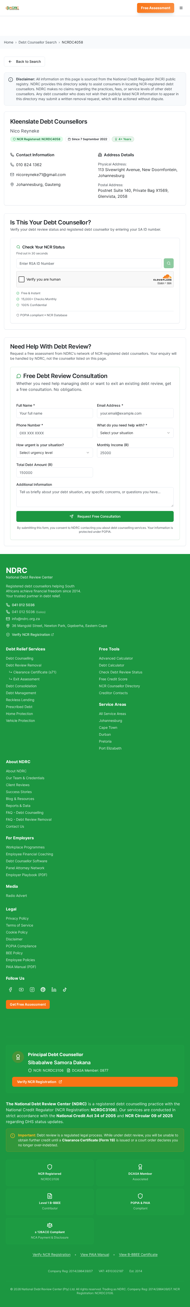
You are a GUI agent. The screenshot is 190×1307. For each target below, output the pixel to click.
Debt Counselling (19, 658)
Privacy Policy (17, 918)
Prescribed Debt (19, 707)
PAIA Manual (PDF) (21, 967)
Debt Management (21, 693)
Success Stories (19, 792)
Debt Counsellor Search (38, 42)
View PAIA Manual (94, 1254)
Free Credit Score (113, 679)
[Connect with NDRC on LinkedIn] (53, 989)
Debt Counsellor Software (26, 861)
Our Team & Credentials (25, 778)
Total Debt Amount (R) (34, 465)
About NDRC (16, 771)
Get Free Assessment (28, 1004)
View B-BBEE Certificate (138, 1254)
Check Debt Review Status (120, 672)
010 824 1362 (29, 164)
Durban (105, 734)
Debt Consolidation (21, 686)
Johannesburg (110, 720)
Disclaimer (14, 939)
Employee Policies (20, 960)
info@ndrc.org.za (26, 619)
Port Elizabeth (110, 748)
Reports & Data (18, 805)
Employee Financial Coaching (29, 854)
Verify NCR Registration (31, 634)
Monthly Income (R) (113, 445)
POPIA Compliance (21, 946)
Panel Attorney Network (25, 868)
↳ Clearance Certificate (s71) (32, 672)
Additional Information (34, 484)
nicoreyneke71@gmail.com (41, 174)
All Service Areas (112, 713)
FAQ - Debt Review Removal (28, 819)
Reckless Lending (20, 700)
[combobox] (135, 433)
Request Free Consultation (98, 516)
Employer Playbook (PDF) (26, 875)
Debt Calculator (111, 665)
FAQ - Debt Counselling (25, 812)
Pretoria (105, 741)
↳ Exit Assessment (24, 679)
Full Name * (25, 405)
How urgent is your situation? (40, 445)
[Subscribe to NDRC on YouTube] (21, 989)
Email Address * (110, 405)
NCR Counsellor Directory (119, 686)
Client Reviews (17, 785)
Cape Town (108, 727)
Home (8, 42)
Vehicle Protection (20, 720)
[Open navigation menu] (181, 8)
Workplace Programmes (25, 847)
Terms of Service (19, 925)
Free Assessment (155, 8)
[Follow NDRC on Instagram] (32, 989)
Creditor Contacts (113, 693)
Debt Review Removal (23, 665)
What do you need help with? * (122, 425)
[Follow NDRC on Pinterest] (43, 989)
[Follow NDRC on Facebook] (10, 989)
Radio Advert (16, 895)
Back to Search (28, 61)
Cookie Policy (17, 932)
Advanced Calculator (116, 658)
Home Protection (19, 713)
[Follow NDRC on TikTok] (64, 989)
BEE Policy (14, 953)
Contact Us (15, 826)
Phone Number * (29, 425)
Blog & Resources (20, 799)
